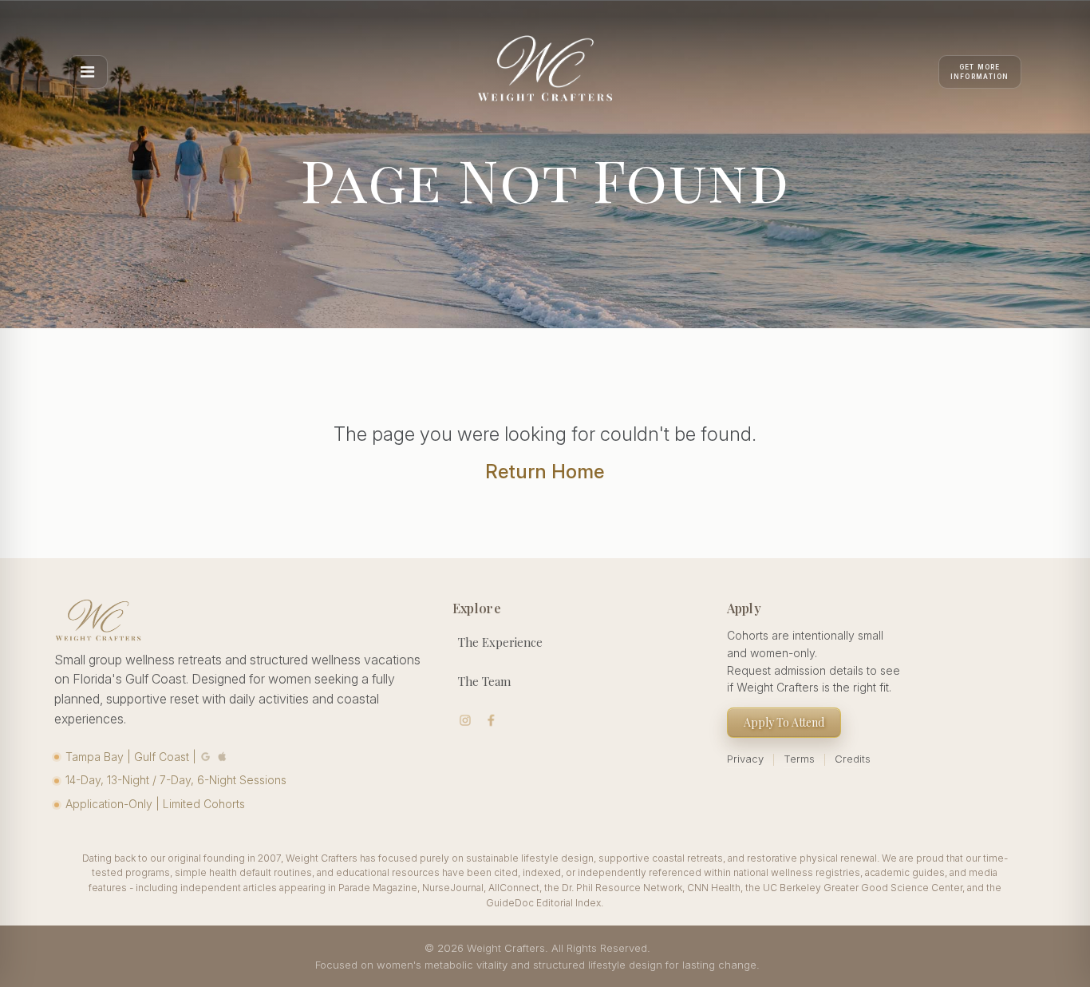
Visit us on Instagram (465, 721)
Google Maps (205, 756)
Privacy (745, 758)
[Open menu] (88, 72)
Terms (799, 758)
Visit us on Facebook (491, 721)
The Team (484, 681)
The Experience (500, 642)
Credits (853, 758)
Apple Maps (221, 756)
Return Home (544, 471)
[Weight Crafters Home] (545, 72)
